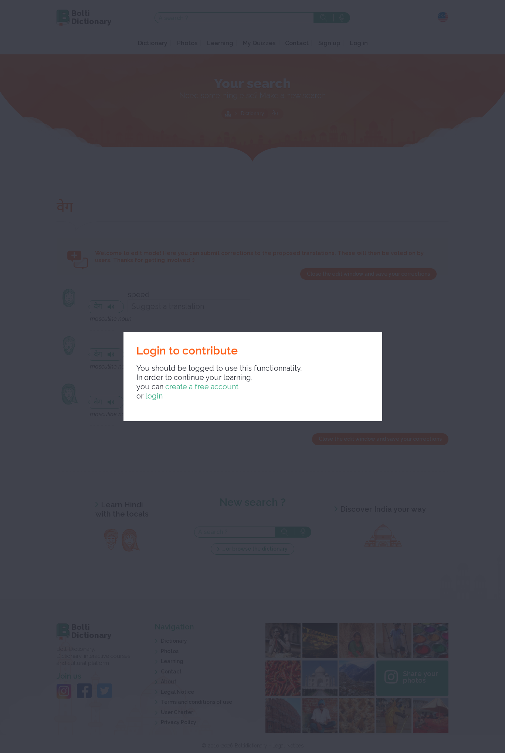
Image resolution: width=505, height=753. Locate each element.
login (154, 395)
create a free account (201, 386)
